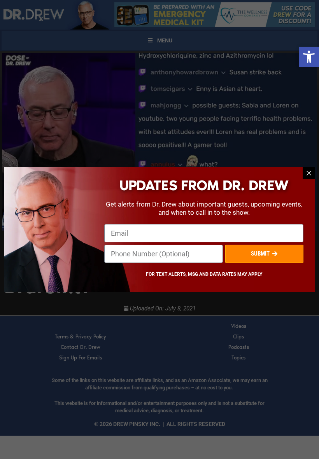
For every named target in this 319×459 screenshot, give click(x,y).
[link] (309, 57)
